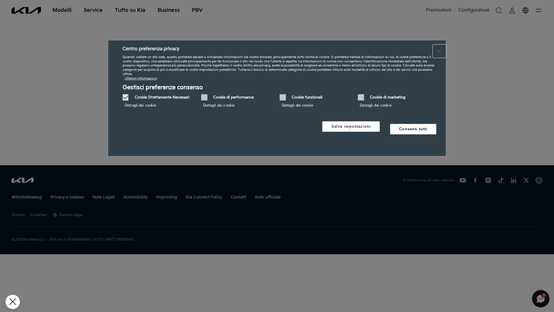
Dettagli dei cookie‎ (140, 105)
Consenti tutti (413, 129)
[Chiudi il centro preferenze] (439, 51)
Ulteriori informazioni (141, 78)
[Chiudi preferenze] (12, 302)
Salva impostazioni (351, 126)
